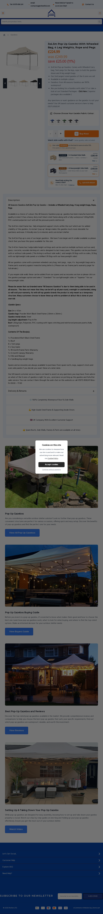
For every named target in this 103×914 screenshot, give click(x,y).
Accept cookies (51, 464)
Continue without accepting (51, 470)
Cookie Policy (53, 458)
